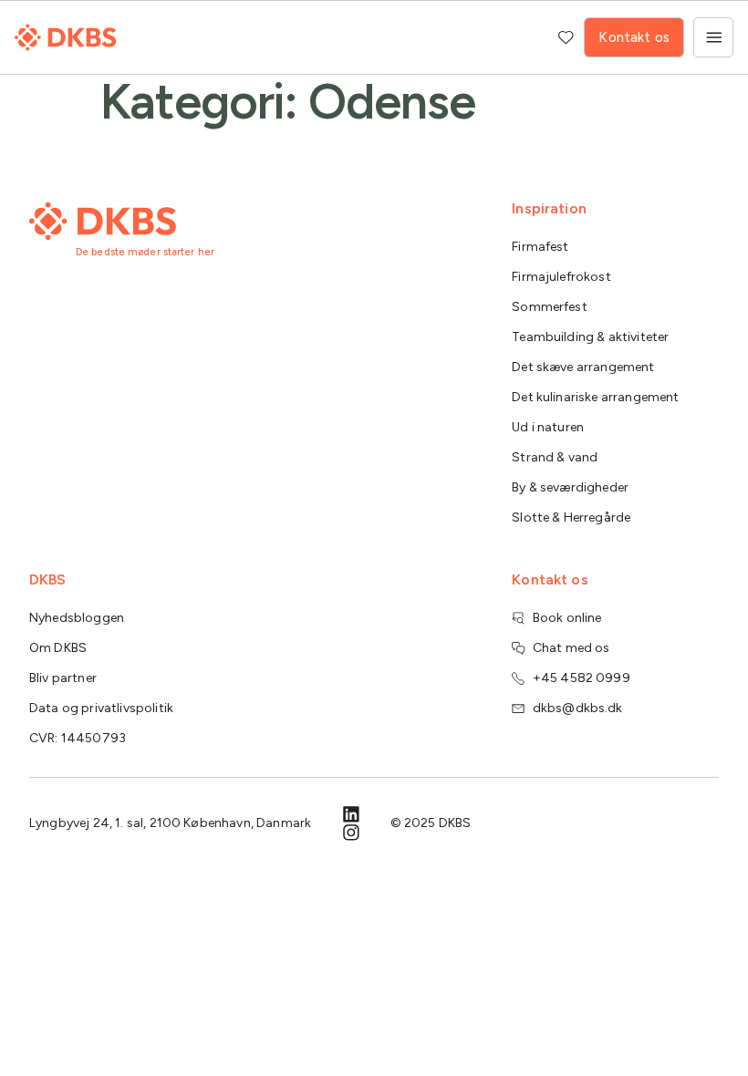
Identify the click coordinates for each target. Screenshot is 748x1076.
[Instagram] (351, 832)
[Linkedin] (351, 814)
